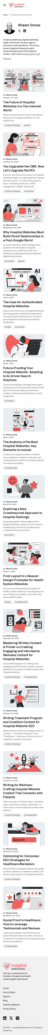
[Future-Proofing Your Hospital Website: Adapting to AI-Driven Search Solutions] (24, 346)
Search (27, 125)
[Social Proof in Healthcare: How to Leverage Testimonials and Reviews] (24, 898)
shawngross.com (32, 54)
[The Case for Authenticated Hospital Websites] (24, 280)
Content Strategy (12, 125)
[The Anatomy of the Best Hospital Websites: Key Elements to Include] (24, 420)
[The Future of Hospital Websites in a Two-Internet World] (24, 80)
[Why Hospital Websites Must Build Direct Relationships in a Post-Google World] (24, 210)
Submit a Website (11, 1004)
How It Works (9, 992)
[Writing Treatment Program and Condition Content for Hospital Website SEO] (24, 696)
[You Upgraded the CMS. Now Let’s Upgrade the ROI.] (24, 144)
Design (8, 327)
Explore (6, 996)
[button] (4, 5)
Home (5, 15)
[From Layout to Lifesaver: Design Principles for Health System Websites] (24, 554)
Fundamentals (11, 468)
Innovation (29, 191)
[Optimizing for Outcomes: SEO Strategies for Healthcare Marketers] (24, 834)
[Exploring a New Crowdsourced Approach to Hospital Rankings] (24, 487)
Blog (5, 1000)
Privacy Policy (9, 1008)
